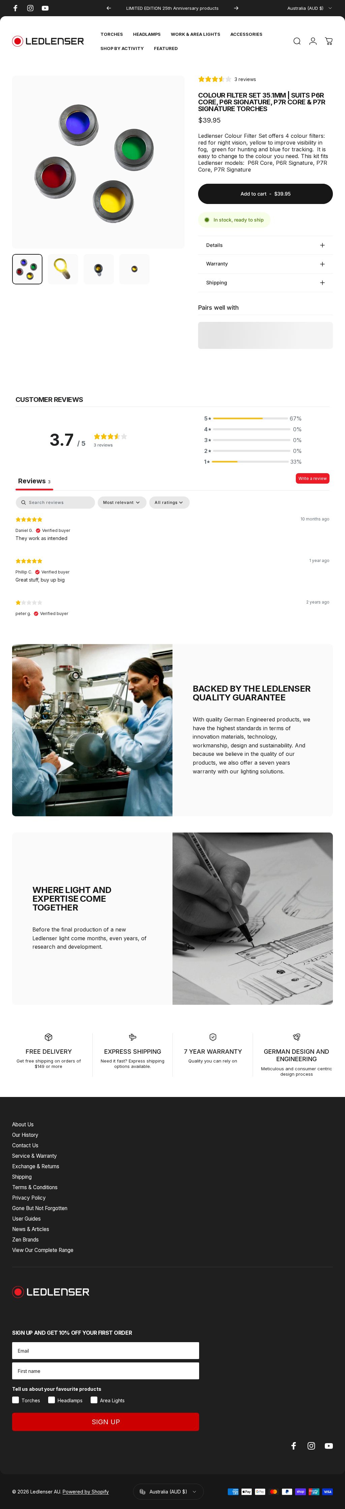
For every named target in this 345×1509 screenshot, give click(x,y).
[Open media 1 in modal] (98, 162)
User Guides (26, 1219)
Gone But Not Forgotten (39, 1208)
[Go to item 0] (27, 269)
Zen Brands (25, 1239)
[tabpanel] (172, 559)
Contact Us (25, 1145)
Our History (25, 1135)
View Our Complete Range (42, 1250)
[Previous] (108, 8)
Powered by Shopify (86, 1491)
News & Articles (30, 1229)
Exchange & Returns (35, 1166)
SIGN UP (106, 1422)
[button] (253, 418)
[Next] (236, 8)
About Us (23, 1124)
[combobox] (310, 8)
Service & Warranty (34, 1156)
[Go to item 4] (134, 269)
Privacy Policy (29, 1198)
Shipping (22, 1177)
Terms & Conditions (35, 1187)
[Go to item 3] (99, 269)
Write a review (313, 478)
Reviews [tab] (34, 481)
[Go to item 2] (63, 269)
